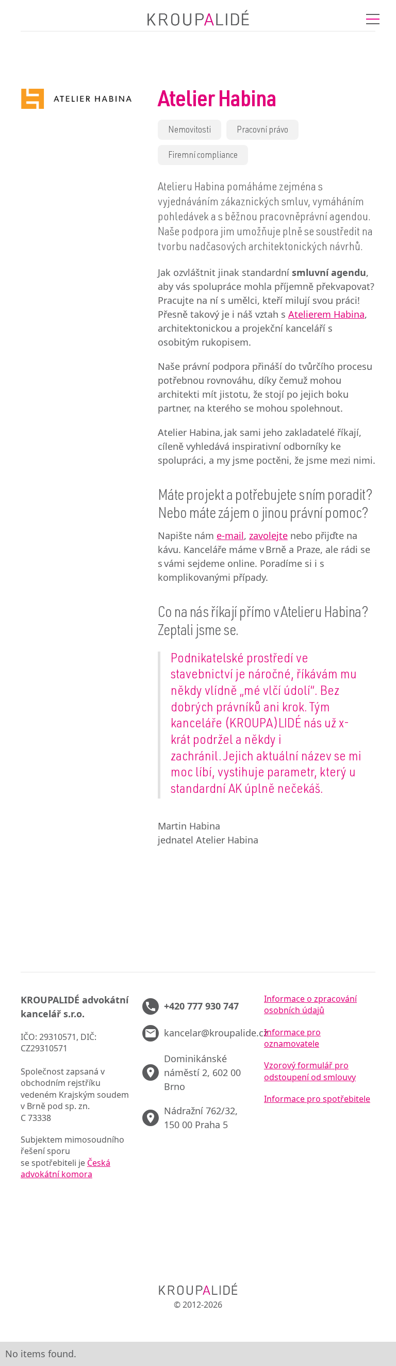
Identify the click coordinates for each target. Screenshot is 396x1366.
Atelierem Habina (326, 314)
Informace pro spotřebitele (317, 1098)
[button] (373, 19)
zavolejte (268, 535)
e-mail (230, 535)
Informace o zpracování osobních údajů (310, 1004)
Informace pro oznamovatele (292, 1038)
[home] (198, 19)
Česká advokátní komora (65, 1168)
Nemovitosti (189, 130)
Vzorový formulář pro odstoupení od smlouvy (310, 1071)
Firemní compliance (203, 155)
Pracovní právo (262, 130)
